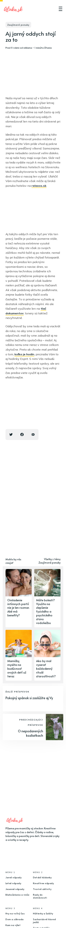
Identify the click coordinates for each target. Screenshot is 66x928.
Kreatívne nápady (43, 883)
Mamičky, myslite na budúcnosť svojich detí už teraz (16, 668)
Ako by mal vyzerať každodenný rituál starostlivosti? (46, 668)
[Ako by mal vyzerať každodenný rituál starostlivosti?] (47, 655)
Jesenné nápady (15, 889)
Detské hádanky (42, 877)
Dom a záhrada (15, 919)
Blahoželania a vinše (17, 894)
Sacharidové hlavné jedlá (44, 921)
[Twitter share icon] (11, 434)
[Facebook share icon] (21, 434)
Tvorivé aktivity (42, 889)
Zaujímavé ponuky (18, 24)
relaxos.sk (39, 185)
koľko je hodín (24, 354)
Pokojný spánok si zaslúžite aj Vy (29, 698)
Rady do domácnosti (40, 896)
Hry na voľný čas (15, 913)
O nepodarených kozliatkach (30, 733)
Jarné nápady (13, 877)
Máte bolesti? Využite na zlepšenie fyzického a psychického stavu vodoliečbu (45, 611)
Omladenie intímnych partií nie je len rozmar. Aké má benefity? (18, 607)
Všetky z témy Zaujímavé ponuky (49, 560)
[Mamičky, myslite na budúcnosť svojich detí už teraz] (19, 655)
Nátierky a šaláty (43, 913)
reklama (27, 47)
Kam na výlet (13, 925)
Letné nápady (13, 883)
